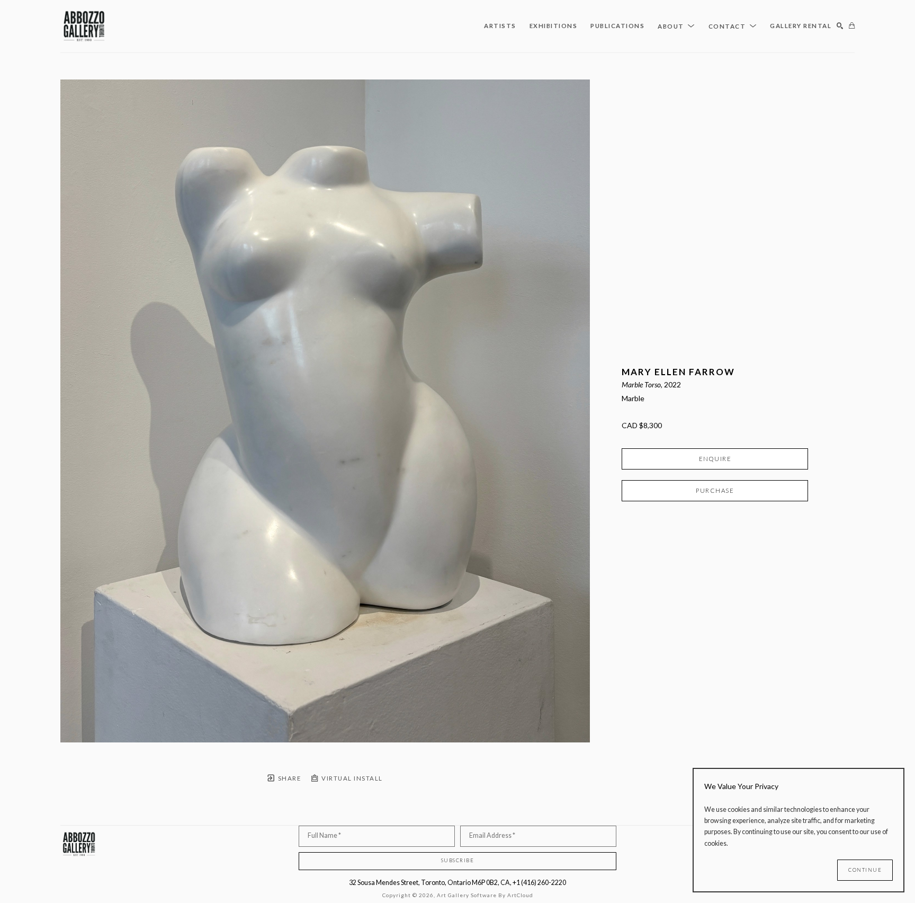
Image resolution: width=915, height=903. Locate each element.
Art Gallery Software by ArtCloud (485, 895)
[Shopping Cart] (852, 26)
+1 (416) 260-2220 (539, 883)
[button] (676, 26)
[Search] (840, 26)
